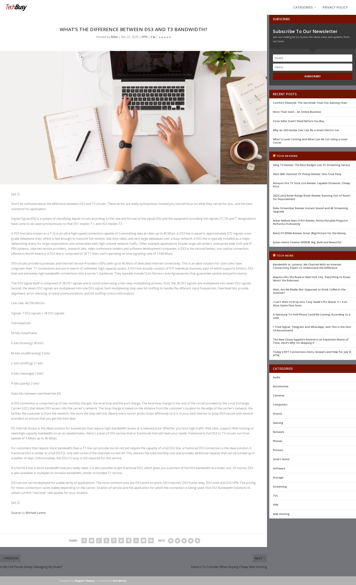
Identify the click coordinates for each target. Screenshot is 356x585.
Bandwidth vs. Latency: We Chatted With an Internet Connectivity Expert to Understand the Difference (307, 266)
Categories (303, 7)
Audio (276, 377)
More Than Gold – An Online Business (297, 112)
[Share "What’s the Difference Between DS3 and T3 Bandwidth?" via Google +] (99, 540)
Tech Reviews (287, 156)
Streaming (280, 486)
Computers (280, 404)
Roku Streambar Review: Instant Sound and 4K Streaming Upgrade (310, 209)
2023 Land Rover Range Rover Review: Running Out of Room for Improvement (311, 197)
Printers (278, 450)
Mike (114, 37)
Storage (278, 477)
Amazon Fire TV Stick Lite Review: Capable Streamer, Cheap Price (311, 184)
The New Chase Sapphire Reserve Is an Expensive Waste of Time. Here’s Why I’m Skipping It (310, 341)
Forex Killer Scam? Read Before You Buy (298, 121)
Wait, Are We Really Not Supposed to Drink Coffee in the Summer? (309, 291)
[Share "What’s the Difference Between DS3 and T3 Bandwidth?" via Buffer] (128, 540)
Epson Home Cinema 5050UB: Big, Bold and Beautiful (307, 242)
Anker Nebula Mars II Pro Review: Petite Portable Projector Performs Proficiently (310, 222)
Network (278, 432)
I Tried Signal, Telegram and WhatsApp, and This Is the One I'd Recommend (312, 328)
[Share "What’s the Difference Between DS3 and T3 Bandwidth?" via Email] (143, 540)
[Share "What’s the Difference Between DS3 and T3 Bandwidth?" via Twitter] (91, 540)
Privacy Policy (335, 7)
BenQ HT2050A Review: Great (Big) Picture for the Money (309, 233)
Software (279, 468)
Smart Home (281, 459)
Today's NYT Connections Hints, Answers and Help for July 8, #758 (312, 353)
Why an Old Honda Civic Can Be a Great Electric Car (306, 130)
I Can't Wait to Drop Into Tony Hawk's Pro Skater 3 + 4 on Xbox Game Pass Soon (310, 303)
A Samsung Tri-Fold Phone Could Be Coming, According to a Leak (311, 316)
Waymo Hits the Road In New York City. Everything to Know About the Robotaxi (311, 278)
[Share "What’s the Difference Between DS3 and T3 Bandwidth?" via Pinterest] (114, 540)
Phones (277, 441)
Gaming (278, 423)
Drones (277, 413)
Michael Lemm (36, 513)
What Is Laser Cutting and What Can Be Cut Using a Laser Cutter (310, 140)
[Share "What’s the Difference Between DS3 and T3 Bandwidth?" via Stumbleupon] (136, 540)
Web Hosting (281, 514)
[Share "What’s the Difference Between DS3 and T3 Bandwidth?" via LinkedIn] (121, 540)
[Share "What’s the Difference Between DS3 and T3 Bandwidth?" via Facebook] (84, 540)
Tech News (285, 255)
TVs (275, 495)
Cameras (278, 395)
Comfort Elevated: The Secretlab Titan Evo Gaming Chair (310, 102)
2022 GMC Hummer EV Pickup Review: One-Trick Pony (307, 174)
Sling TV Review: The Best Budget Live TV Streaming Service (311, 165)
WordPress (119, 580)
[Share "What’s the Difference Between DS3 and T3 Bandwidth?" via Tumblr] (106, 540)
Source (16, 513)
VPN (144, 37)
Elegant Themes (85, 580)
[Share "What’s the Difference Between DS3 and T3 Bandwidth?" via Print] (151, 540)
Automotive (280, 386)
